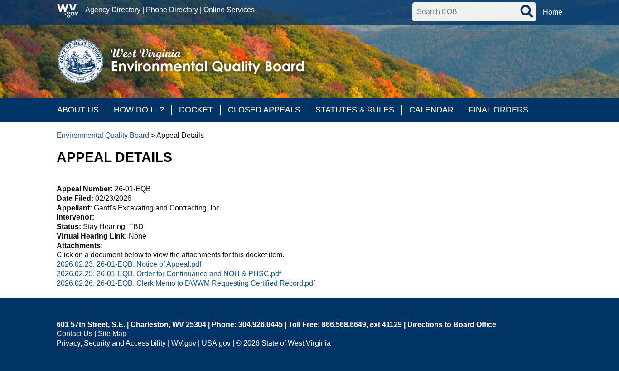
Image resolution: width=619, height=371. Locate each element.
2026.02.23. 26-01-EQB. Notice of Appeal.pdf (129, 264)
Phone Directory (172, 10)
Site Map (112, 333)
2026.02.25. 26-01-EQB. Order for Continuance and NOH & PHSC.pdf (169, 274)
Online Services (229, 10)
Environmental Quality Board (103, 135)
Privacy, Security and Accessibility (111, 343)
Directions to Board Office (451, 324)
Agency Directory (112, 10)
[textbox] (474, 11)
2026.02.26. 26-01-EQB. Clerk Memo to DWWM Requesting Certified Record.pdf (186, 283)
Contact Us (74, 333)
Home (552, 12)
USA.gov (216, 343)
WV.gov (183, 343)
